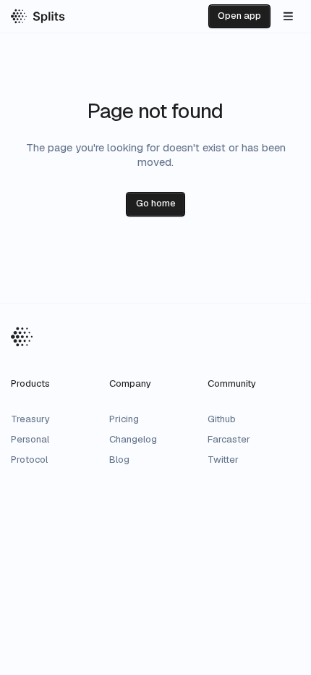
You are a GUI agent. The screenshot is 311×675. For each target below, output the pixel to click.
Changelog (133, 439)
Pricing (124, 419)
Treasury (30, 419)
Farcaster (229, 439)
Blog (119, 459)
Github (222, 419)
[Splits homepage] (38, 16)
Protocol (29, 459)
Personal (30, 439)
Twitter (223, 459)
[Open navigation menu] (288, 16)
